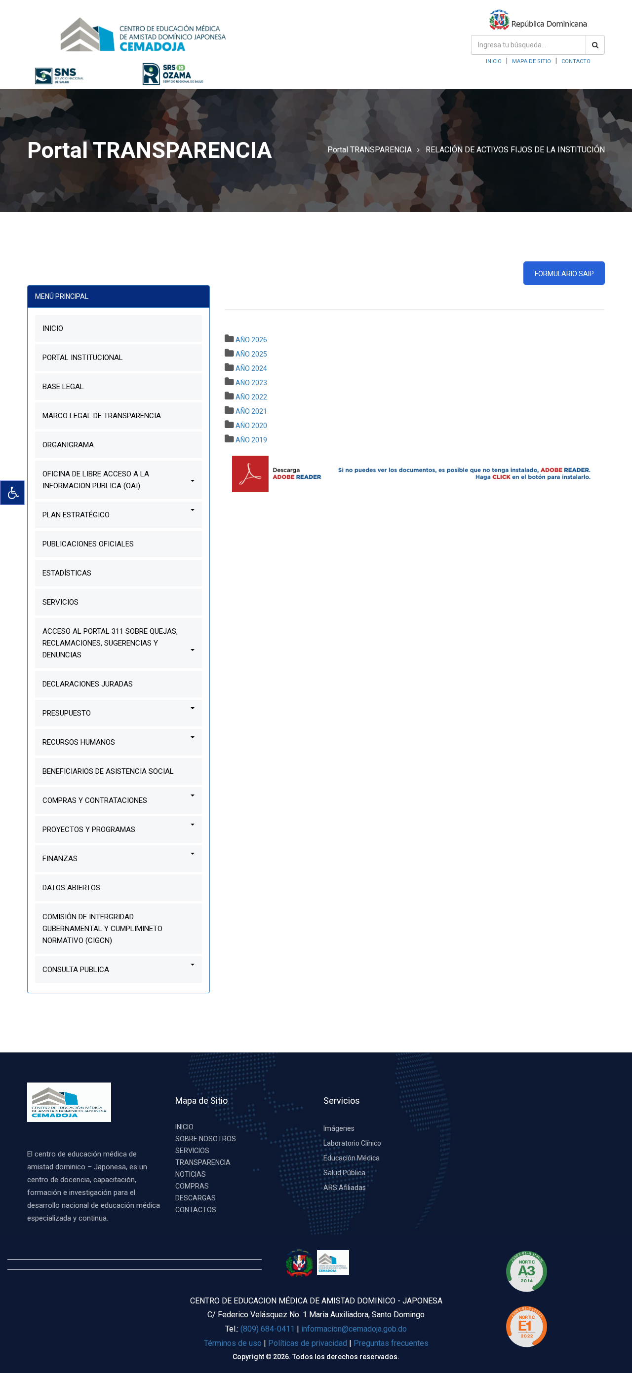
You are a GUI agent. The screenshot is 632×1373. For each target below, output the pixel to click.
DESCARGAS (195, 1198)
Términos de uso (233, 1343)
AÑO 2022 (251, 397)
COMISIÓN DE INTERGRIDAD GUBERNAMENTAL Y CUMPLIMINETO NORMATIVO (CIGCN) (102, 928)
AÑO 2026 (251, 340)
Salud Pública (344, 1173)
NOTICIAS (190, 1174)
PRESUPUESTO (66, 713)
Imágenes (339, 1128)
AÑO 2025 (251, 354)
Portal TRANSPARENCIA (369, 149)
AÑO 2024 (251, 368)
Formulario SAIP (564, 274)
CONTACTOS (195, 1210)
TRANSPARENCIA (203, 1162)
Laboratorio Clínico (352, 1143)
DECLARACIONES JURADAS (87, 684)
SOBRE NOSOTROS (205, 1139)
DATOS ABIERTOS (71, 887)
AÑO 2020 (251, 426)
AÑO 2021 (251, 411)
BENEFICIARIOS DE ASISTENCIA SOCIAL (108, 771)
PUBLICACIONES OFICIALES (88, 544)
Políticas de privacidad (308, 1343)
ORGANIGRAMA (68, 444)
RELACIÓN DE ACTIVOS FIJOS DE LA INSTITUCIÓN (515, 149)
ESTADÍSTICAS (66, 573)
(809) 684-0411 (267, 1329)
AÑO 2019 (251, 440)
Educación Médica (351, 1158)
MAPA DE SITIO (531, 61)
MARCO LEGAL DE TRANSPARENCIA (101, 415)
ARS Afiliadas (344, 1188)
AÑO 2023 (251, 383)
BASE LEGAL (63, 386)
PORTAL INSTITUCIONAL (82, 357)
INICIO (494, 61)
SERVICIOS (60, 602)
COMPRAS (192, 1186)
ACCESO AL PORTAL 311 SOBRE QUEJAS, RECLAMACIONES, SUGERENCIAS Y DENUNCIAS (110, 643)
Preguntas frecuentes (391, 1343)
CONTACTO (576, 61)
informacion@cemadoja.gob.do (354, 1329)
